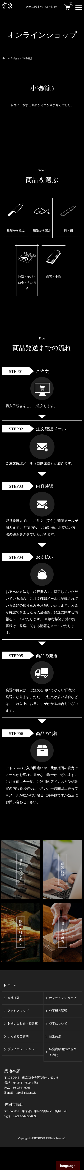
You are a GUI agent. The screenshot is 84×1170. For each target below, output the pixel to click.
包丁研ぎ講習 (58, 1010)
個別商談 (55, 1036)
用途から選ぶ (42, 230)
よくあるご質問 (18, 1036)
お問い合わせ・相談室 (23, 1023)
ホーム (12, 985)
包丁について (58, 1023)
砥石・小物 (53, 276)
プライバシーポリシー (23, 1049)
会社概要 (14, 998)
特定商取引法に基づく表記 (62, 1052)
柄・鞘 (68, 230)
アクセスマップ (18, 1010)
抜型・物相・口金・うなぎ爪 (27, 282)
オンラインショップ (62, 998)
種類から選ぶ (16, 230)
